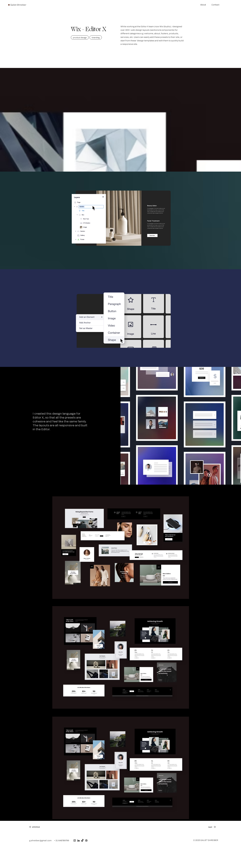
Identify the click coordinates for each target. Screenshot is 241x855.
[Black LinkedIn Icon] (78, 840)
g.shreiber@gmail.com (40, 840)
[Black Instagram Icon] (74, 840)
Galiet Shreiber (18, 4)
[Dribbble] (86, 840)
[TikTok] (82, 840)
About (203, 4)
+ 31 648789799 (61, 840)
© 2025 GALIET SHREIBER (205, 840)
